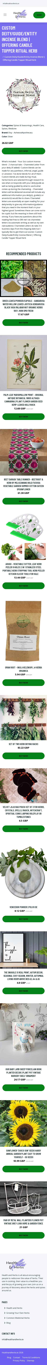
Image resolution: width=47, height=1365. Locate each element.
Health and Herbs (14, 1308)
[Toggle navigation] (5, 14)
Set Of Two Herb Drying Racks (23, 743)
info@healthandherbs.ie (11, 4)
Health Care (38, 125)
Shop (39, 15)
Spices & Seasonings (23, 125)
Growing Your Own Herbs (18, 1313)
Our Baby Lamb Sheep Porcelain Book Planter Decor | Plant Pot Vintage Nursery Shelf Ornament (24, 1072)
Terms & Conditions (31, 1357)
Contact (16, 1357)
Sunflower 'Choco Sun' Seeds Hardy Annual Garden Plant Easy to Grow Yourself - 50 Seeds (23, 1154)
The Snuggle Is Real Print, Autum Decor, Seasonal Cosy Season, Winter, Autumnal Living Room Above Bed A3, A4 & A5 (23, 975)
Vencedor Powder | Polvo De (23, 907)
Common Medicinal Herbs (18, 1318)
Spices (4, 128)
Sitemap (30, 1360)
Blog (8, 1323)
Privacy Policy (19, 1360)
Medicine (12, 128)
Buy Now (23, 151)
